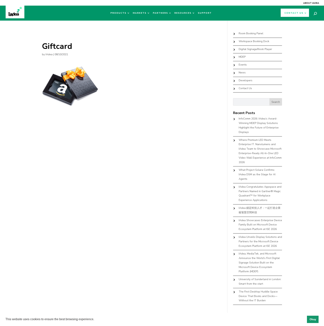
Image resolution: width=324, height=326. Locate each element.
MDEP (242, 57)
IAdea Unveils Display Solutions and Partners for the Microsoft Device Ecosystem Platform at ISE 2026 (260, 241)
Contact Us (293, 13)
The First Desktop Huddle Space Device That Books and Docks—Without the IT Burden (258, 296)
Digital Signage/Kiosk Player (255, 49)
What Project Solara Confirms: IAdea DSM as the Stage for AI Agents (257, 174)
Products (118, 13)
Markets (139, 13)
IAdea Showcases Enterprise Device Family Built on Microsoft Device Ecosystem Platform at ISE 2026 (260, 225)
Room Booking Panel (251, 33)
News (242, 72)
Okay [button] (313, 319)
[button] (95, 319)
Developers (245, 80)
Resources (182, 13)
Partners (160, 13)
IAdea (49, 54)
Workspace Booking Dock (254, 41)
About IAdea (311, 2)
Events (243, 64)
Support (205, 13)
